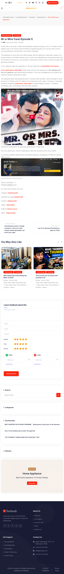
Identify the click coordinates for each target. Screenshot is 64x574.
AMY (4, 42)
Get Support (38, 519)
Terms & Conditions (45, 569)
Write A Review (52, 2)
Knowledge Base (9, 545)
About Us (37, 515)
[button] (58, 241)
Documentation (9, 542)
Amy (6, 280)
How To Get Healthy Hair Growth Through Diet (20, 431)
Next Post (54, 226)
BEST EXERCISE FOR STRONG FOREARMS (18, 424)
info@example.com (41, 551)
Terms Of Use (38, 522)
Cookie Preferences (10, 552)
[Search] (61, 8)
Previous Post (10, 223)
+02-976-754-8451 (41, 547)
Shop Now (32, 483)
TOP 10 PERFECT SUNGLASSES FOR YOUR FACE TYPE (22, 437)
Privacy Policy (8, 555)
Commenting (8, 548)
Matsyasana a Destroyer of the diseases (46, 424)
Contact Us (37, 529)
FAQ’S (36, 526)
